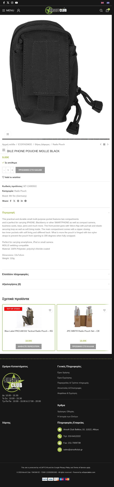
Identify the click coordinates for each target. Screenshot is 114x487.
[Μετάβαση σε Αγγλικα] (102, 3)
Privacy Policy (65, 467)
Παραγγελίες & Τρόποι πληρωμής (73, 383)
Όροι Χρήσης (63, 372)
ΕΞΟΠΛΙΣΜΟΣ (25, 144)
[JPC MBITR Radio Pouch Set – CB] (83, 317)
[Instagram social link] (12, 2)
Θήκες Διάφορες (42, 144)
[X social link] (8, 2)
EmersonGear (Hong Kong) (29, 335)
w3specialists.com (88, 472)
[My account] (19, 10)
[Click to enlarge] (7, 134)
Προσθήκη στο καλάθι (30, 170)
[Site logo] (55, 10)
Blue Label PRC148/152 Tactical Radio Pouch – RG (29, 331)
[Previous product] (100, 144)
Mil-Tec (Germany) (18, 196)
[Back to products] (104, 144)
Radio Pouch (59, 144)
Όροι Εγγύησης (64, 378)
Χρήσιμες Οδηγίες (65, 411)
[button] (83, 346)
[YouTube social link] (16, 2)
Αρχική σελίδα (8, 144)
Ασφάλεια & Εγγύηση (67, 393)
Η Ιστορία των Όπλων (67, 416)
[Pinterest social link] (18, 201)
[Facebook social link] (4, 2)
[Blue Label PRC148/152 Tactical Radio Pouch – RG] (28, 317)
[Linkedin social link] (22, 201)
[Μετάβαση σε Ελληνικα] (107, 3)
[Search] (101, 10)
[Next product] (108, 144)
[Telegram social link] (25, 201)
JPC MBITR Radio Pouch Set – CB (83, 331)
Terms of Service (80, 467)
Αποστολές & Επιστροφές (69, 388)
